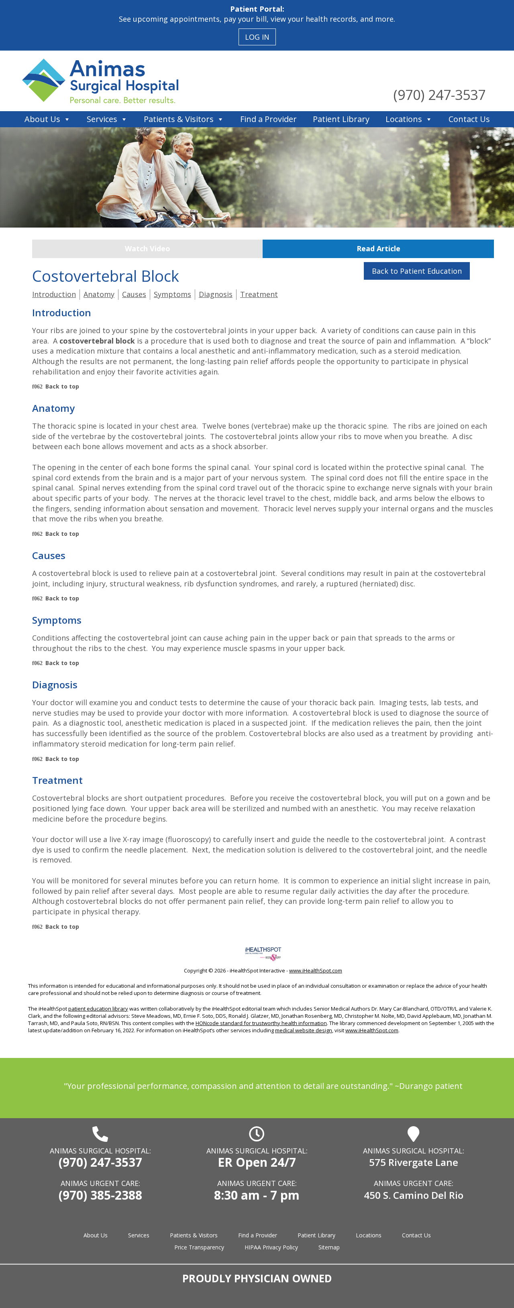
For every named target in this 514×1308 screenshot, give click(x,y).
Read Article (378, 248)
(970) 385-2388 (100, 1195)
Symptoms (172, 294)
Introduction (54, 294)
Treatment (259, 294)
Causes (134, 294)
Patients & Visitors (179, 119)
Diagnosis (216, 294)
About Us (42, 119)
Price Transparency (199, 1247)
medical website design (303, 1030)
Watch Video (147, 248)
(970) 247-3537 (439, 95)
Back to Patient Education (417, 271)
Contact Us (469, 119)
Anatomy (99, 294)
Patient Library (341, 119)
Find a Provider (268, 119)
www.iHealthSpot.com (315, 970)
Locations (404, 119)
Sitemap (329, 1247)
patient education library (98, 1008)
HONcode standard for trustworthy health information (261, 1023)
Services (102, 119)
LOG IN (257, 37)
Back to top (62, 386)
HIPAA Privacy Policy (271, 1247)
